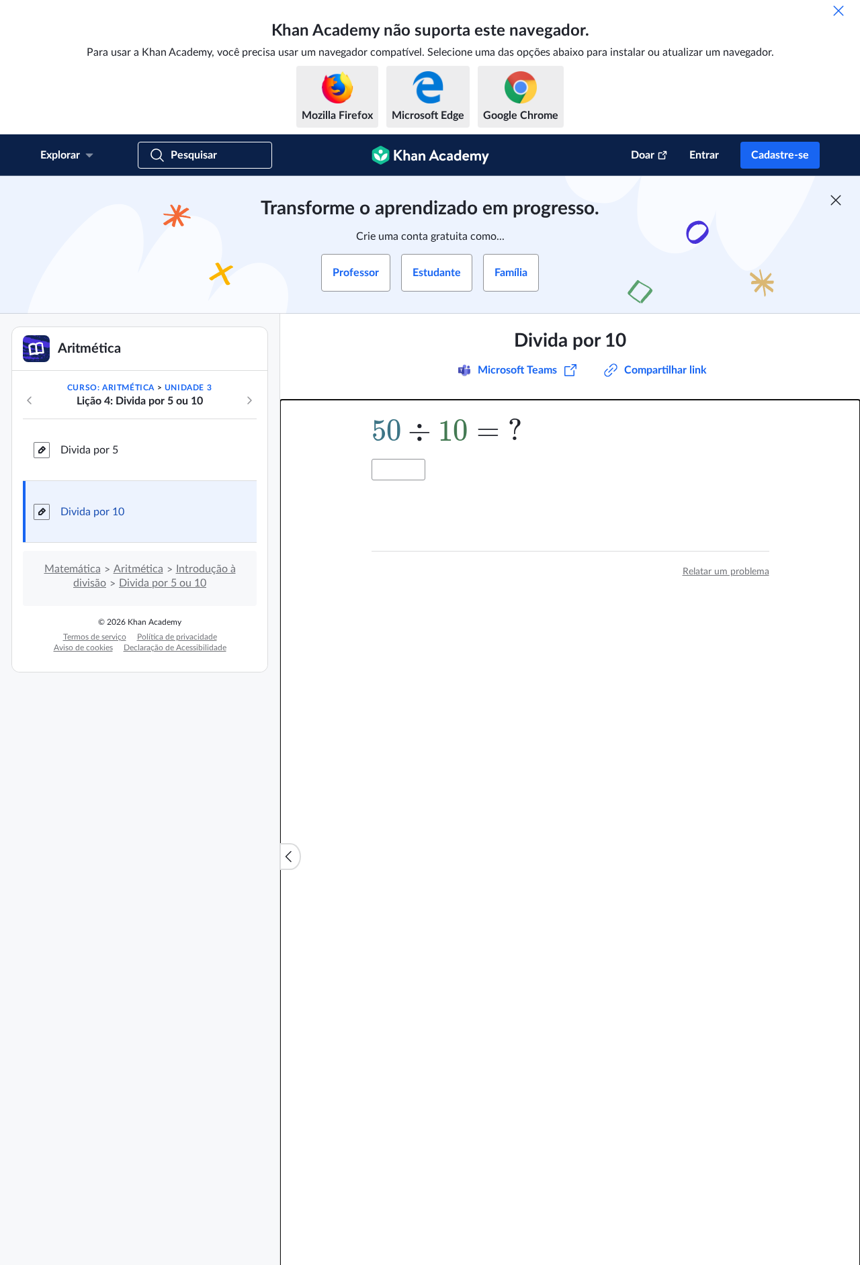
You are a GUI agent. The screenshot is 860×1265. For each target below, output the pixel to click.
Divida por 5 (89, 450)
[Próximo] (249, 400)
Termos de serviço (94, 637)
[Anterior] (30, 400)
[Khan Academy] (430, 155)
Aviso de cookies (83, 648)
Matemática (72, 569)
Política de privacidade (177, 637)
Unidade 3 (188, 388)
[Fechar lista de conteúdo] (290, 856)
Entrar (704, 155)
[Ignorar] (838, 10)
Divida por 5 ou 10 (162, 583)
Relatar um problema (726, 571)
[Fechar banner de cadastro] (835, 200)
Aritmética (138, 569)
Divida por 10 (92, 512)
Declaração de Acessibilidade (175, 648)
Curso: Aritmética (111, 388)
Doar (642, 155)
